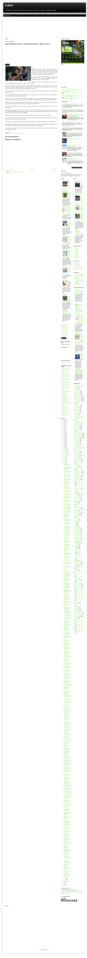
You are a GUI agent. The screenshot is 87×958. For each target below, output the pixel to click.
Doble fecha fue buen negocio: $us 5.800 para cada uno (67, 801)
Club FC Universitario (78, 459)
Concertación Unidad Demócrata (79, 205)
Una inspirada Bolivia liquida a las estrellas (67, 831)
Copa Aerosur (77, 497)
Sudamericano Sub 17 (79, 595)
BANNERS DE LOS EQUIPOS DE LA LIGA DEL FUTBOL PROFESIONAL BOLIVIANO (75, 115)
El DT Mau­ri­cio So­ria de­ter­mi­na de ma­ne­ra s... (67, 637)
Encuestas (77, 514)
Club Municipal (77, 467)
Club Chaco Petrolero (78, 455)
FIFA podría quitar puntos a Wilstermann (66, 538)
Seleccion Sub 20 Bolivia (79, 588)
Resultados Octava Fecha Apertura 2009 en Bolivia (66, 681)
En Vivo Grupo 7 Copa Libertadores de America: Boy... (67, 633)
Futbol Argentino (65, 328)
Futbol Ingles (64, 327)
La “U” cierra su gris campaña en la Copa (66, 557)
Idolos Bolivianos (78, 538)
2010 (63, 446)
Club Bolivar (6, 13)
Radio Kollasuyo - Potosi (66, 402)
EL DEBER (77, 256)
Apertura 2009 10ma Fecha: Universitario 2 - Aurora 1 (67, 511)
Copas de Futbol (65, 311)
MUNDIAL (64, 13)
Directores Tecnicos (78, 509)
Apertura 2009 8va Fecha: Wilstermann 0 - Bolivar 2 (67, 667)
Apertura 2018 (77, 406)
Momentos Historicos (78, 557)
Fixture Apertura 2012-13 (66, 121)
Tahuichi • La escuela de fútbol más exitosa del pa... (67, 487)
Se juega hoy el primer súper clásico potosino (67, 602)
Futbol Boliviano (65, 180)
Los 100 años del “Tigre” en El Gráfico (74, 152)
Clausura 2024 (77, 444)
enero (64, 881)
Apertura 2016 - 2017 (78, 402)
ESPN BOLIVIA (78, 265)
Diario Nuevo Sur (64, 893)
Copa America (77, 498)
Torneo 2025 (77, 609)
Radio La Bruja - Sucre (66, 380)
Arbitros (76, 414)
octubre (64, 452)
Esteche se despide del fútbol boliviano (67, 794)
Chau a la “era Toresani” (65, 570)
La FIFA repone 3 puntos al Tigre (66, 560)
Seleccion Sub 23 (78, 591)
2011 (63, 444)
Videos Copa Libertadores (79, 626)
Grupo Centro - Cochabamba (65, 396)
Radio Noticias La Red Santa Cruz (66, 412)
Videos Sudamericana (79, 631)
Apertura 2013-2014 (78, 398)
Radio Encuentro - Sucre (66, 397)
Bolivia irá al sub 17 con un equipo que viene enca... (67, 663)
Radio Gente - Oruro (65, 375)
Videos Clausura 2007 (79, 621)
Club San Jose (77, 479)
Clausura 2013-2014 (78, 434)
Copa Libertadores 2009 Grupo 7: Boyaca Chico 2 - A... (66, 630)
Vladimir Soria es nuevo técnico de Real (74, 132)
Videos (76, 617)
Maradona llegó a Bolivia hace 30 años (66, 875)
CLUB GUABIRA (78, 461)
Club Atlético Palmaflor (65, 295)
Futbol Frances (65, 325)
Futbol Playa (77, 535)
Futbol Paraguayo (78, 534)
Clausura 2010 (77, 429)
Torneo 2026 (81, 13)
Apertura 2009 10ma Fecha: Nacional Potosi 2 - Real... (67, 508)
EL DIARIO (77, 255)
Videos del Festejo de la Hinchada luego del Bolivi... (67, 782)
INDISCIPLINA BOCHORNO (77, 542)
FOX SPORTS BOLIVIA (79, 267)
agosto (64, 456)
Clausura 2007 (77, 425)
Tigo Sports (77, 603)
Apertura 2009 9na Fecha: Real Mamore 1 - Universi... (66, 580)
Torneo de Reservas (78, 613)
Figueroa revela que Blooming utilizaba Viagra (67, 625)
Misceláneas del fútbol (79, 279)
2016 (63, 436)
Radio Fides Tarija (65, 378)
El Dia (69, 893)
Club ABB (76, 446)
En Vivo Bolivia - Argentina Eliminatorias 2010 (67, 861)
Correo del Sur (71, 892)
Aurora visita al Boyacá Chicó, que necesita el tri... (67, 640)
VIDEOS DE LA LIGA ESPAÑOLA (79, 278)
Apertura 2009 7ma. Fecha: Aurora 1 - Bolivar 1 (66, 775)
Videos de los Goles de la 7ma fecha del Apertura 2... (67, 723)
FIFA (75, 525)
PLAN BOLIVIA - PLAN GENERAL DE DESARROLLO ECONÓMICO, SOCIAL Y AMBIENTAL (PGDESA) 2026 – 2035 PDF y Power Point (79, 310)
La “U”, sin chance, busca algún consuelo (66, 660)
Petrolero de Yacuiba (78, 567)
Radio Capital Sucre (65, 368)
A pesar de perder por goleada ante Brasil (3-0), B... (67, 468)
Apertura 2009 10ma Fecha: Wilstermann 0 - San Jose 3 (67, 504)
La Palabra (70, 891)
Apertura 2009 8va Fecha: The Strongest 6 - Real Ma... (67, 688)
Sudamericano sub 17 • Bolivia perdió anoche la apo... (67, 497)
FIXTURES (59, 13)
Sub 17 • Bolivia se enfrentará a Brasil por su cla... (67, 475)
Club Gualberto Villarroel (79, 462)
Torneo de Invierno (78, 612)
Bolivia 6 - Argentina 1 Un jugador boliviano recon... (67, 702)
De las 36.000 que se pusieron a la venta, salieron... (67, 868)
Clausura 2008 (77, 426)
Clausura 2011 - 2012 (78, 430)
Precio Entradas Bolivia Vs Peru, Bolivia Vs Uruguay (72, 127)
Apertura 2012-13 (78, 396)
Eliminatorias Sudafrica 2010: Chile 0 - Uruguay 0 (67, 842)
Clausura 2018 (77, 440)
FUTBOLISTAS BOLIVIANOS (77, 284)
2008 (63, 883)
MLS (75, 556)
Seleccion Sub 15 (78, 584)
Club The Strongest (13, 13)
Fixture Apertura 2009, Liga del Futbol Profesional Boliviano (74, 159)
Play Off (76, 569)
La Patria (65, 891)
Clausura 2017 (77, 438)
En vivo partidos (65, 379)
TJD (75, 605)
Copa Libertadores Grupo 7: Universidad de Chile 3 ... (66, 719)
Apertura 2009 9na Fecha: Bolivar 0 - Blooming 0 (67, 587)
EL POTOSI (77, 253)
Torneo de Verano (78, 615)
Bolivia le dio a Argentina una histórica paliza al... (67, 835)
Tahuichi (76, 602)
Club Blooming (77, 452)
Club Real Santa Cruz (79, 473)
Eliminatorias (49, 13)
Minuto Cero (64, 372)
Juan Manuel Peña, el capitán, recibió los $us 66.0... (67, 797)
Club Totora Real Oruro (79, 485)
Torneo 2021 (77, 606)
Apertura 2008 (77, 391)
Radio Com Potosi (65, 376)
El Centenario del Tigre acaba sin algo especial (67, 742)
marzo (64, 878)
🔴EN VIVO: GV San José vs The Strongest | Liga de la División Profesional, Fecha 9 (72, 98)
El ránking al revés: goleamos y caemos (67, 708)
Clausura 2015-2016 (78, 437)
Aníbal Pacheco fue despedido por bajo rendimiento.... (67, 644)
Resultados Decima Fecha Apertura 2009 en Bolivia (66, 527)
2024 (63, 423)
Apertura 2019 (77, 407)
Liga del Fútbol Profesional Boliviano (78, 552)
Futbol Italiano (64, 334)
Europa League (77, 520)
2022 (63, 427)
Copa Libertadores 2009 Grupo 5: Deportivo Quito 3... (67, 652)
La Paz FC (77, 548)
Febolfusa (76, 524)
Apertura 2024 (77, 411)
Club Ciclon (77, 456)
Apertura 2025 (77, 413)
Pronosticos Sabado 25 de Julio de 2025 (69, 88)
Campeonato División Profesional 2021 (78, 422)
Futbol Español (65, 333)
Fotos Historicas (78, 528)
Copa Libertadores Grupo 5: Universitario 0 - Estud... (66, 549)
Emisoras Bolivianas (66, 384)
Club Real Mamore (78, 471)
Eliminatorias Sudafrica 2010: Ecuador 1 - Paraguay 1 (66, 847)
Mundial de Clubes (78, 561)
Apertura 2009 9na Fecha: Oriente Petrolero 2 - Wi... (67, 595)
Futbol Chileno (64, 331)
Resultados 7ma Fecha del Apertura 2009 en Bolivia (67, 768)
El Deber (77, 891)
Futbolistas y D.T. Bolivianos (65, 191)
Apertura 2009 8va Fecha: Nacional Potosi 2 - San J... (67, 678)
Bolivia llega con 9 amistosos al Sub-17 (67, 771)
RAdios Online (64, 386)
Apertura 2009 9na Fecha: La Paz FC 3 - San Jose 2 (67, 598)
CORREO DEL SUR (78, 257)
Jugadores (76, 545)
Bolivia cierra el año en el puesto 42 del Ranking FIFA (72, 109)
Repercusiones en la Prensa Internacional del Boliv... (67, 818)
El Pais (73, 891)
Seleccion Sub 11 (78, 583)
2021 (63, 428)
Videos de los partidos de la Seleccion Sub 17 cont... (67, 563)
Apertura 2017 (77, 404)
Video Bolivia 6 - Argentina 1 (66, 854)
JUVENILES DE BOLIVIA (78, 547)
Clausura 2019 (77, 441)
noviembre (65, 451)
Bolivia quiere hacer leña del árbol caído (67, 573)
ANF (75, 388)
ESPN (33, 67)
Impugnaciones (77, 539)
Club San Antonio (78, 478)
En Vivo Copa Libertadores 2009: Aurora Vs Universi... (67, 483)
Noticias (76, 565)
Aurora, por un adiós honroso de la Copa (67, 494)
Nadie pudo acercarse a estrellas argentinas (67, 865)
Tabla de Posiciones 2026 (73, 13)
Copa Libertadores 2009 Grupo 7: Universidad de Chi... (66, 649)
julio (64, 457)
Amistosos (77, 386)
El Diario (80, 891)
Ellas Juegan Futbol (79, 353)
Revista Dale (64, 415)
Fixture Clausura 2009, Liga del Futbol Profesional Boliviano (74, 146)
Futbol (9, 5)
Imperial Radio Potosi (66, 373)
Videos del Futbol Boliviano (78, 194)
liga (75, 550)
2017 (63, 435)
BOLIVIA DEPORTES (79, 315)
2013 (63, 441)
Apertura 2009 (77, 392)
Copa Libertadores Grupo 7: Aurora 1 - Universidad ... (67, 479)
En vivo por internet (65, 324)
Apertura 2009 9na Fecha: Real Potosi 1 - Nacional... (67, 575)
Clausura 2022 (77, 443)
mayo (64, 460)
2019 (63, 431)
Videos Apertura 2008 (79, 619)
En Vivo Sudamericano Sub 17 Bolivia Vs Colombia (67, 618)
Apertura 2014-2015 (78, 399)
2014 (63, 440)
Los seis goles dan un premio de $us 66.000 (67, 828)
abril (64, 462)
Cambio (75, 892)
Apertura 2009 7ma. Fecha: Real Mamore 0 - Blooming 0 (66, 753)
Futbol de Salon (77, 531)
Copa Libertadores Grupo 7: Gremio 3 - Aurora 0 (67, 730)
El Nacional (80, 892)
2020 (63, 430)
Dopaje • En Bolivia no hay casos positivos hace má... (67, 491)
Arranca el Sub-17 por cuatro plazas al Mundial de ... (67, 621)
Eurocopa (76, 518)
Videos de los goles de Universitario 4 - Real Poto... (67, 692)
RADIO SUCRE (65, 406)
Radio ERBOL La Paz (66, 414)
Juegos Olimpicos (78, 543)
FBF (54, 13)
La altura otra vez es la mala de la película (67, 804)
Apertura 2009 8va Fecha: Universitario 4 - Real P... (67, 696)
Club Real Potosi (78, 472)
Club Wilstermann (65, 236)
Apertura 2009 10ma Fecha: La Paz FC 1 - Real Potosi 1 (67, 520)
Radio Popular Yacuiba (66, 391)
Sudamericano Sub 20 (79, 597)
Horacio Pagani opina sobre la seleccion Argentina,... (67, 778)
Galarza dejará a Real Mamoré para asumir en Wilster (67, 608)
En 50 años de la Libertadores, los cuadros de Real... (67, 465)
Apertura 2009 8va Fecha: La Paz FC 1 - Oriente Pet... (67, 674)
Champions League (78, 423)
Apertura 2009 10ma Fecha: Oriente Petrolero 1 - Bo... (67, 501)
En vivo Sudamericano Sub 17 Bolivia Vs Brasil (67, 472)
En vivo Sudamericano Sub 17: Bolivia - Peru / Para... (67, 523)
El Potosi (66, 892)
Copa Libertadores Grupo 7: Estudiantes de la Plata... (67, 714)
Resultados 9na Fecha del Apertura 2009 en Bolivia (67, 591)
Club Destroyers (78, 458)
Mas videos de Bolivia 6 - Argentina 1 (67, 825)
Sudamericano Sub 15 (79, 592)
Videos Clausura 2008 (79, 624)
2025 (63, 422)
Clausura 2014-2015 (78, 436)
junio (64, 459)
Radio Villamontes (65, 389)
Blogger (48, 949)
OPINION (76, 248)
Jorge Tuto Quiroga (79, 213)
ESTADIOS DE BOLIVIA (79, 516)
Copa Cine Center (78, 500)
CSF (75, 506)
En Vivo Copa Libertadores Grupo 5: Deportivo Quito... (67, 656)
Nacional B (77, 289)
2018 (63, 433)
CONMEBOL (77, 264)
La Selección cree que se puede (67, 872)
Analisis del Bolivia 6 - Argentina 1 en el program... (67, 813)
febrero (64, 879)
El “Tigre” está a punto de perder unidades (67, 740)
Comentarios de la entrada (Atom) (16, 171)
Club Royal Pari (65, 280)
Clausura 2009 (77, 428)
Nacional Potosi (77, 564)
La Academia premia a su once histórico (67, 615)
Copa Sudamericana (35, 13)
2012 (63, 443)
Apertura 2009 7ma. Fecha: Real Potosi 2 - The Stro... (67, 757)
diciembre (65, 449)
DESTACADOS (77, 507)
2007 (63, 884)
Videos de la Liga (65, 362)
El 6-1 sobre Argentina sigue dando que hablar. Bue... (67, 786)
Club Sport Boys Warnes (79, 481)
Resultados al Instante (79, 576)
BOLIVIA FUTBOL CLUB (79, 275)
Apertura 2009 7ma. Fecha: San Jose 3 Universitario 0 (67, 764)
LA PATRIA (77, 252)
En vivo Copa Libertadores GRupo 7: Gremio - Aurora (67, 733)
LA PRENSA (77, 250)
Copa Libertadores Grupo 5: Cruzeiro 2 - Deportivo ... (67, 545)
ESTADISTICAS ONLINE (79, 274)
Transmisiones (6, 15)
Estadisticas (77, 262)
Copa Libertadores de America (24, 13)
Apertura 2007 (77, 389)
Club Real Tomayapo (78, 475)
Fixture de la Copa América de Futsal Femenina (82, 356)
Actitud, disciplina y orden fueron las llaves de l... (66, 809)
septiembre (65, 454)
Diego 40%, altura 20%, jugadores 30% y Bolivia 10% (67, 821)
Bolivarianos (77, 417)
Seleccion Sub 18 (78, 587)
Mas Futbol (77, 555)
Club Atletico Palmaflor (79, 448)
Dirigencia (43, 13)
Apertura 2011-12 (78, 395)
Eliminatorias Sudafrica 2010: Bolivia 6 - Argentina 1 (67, 857)
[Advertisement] (43, 27)
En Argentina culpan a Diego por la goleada (67, 792)
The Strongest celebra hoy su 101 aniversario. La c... (67, 726)
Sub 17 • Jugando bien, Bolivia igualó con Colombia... (67, 612)
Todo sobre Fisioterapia (77, 231)
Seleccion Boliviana (78, 580)
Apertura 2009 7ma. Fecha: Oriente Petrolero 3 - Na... (67, 748)
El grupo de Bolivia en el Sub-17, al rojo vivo (67, 541)
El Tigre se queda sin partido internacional (67, 789)
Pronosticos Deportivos (79, 571)
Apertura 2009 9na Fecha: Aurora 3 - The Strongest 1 (66, 584)
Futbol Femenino (78, 532)
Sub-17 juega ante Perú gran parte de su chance (67, 531)
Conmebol (76, 495)
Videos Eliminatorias (78, 628)
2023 (63, 425)
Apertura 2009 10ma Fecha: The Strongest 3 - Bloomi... (67, 516)
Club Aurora (11, 133)
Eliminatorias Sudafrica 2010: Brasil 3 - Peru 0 (66, 838)
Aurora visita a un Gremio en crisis (66, 737)
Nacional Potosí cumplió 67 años (66, 706)
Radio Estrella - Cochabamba (65, 399)
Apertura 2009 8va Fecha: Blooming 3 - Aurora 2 (67, 670)
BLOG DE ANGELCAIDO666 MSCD (78, 304)
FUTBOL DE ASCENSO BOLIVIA (79, 334)
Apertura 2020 (77, 409)
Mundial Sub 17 (77, 563)
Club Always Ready (66, 250)
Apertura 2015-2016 (78, 401)
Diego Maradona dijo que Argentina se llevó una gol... (67, 850)
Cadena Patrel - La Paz (66, 401)
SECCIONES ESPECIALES (77, 579)
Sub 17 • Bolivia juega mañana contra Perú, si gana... (67, 534)
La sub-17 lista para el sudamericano (67, 699)
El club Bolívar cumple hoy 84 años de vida (67, 685)
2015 (63, 438)
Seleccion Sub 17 (78, 586)
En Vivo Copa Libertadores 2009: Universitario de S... (67, 553)
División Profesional (78, 512)
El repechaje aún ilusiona (66, 807)
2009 (63, 448)
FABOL (76, 521)
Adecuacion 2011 (78, 385)
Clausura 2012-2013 (78, 433)
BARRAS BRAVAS (78, 416)
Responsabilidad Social (79, 573)
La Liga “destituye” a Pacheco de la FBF (67, 711)
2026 (63, 420)
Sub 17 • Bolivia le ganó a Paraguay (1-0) (67, 567)
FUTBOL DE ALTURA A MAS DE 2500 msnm (79, 370)
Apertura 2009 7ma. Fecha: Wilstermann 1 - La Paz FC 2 (67, 760)
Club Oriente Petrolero (79, 468)
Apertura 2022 (77, 410)
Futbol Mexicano (65, 330)
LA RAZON (77, 249)
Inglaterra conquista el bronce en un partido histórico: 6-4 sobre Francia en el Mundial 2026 (72, 96)
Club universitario (78, 488)
